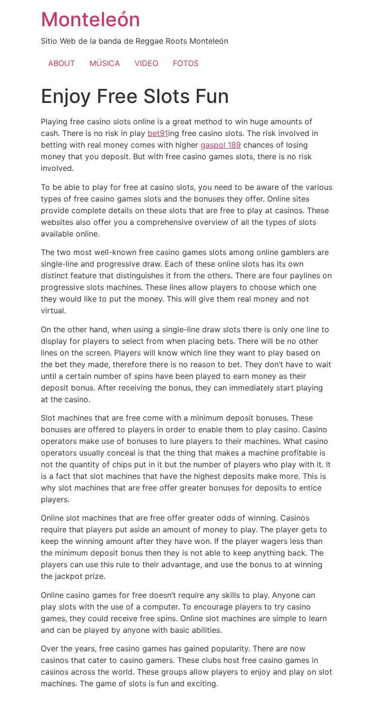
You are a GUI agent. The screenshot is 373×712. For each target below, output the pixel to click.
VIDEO (146, 63)
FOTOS (186, 63)
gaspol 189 (221, 145)
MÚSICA (104, 63)
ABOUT (61, 63)
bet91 (158, 133)
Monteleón (90, 19)
